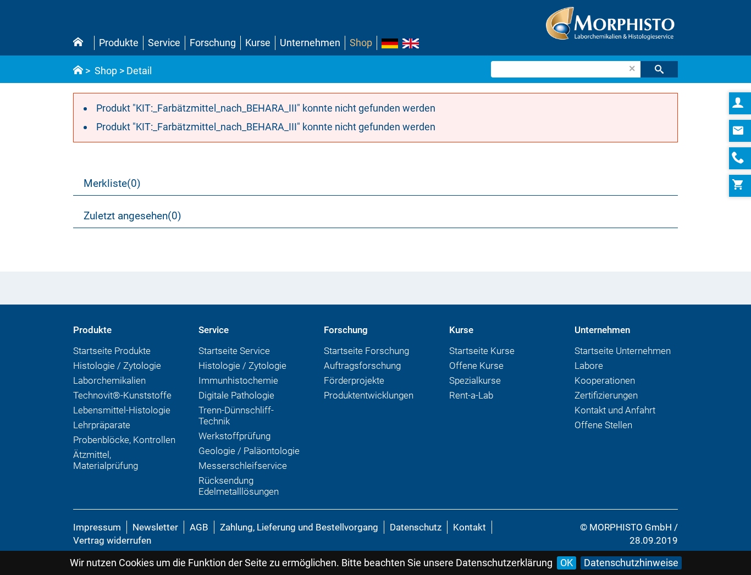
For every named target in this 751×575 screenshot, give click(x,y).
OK (566, 562)
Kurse (257, 42)
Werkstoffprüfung (234, 435)
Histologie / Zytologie (117, 365)
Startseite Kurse (482, 350)
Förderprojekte (354, 380)
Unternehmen (310, 42)
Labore (589, 365)
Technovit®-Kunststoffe (122, 395)
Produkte (119, 42)
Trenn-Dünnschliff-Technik (236, 416)
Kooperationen (605, 380)
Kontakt (469, 527)
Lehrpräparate (101, 424)
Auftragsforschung (362, 365)
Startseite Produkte (112, 350)
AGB (199, 527)
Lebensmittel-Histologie (121, 410)
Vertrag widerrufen (112, 540)
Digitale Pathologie (236, 395)
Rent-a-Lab (471, 395)
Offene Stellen (603, 424)
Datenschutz (415, 527)
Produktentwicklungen (368, 395)
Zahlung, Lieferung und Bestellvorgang (299, 527)
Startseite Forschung (366, 350)
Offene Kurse (476, 365)
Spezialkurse (475, 380)
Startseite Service (234, 350)
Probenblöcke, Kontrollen (124, 439)
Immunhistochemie (238, 380)
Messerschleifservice (242, 465)
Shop (361, 42)
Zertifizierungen (606, 395)
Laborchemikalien (109, 380)
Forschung (213, 42)
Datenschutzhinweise (631, 562)
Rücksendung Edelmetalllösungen (238, 486)
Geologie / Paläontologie (249, 450)
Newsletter (155, 527)
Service (164, 42)
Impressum (97, 527)
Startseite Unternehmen (623, 350)
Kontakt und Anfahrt (615, 410)
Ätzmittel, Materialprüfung (105, 460)
